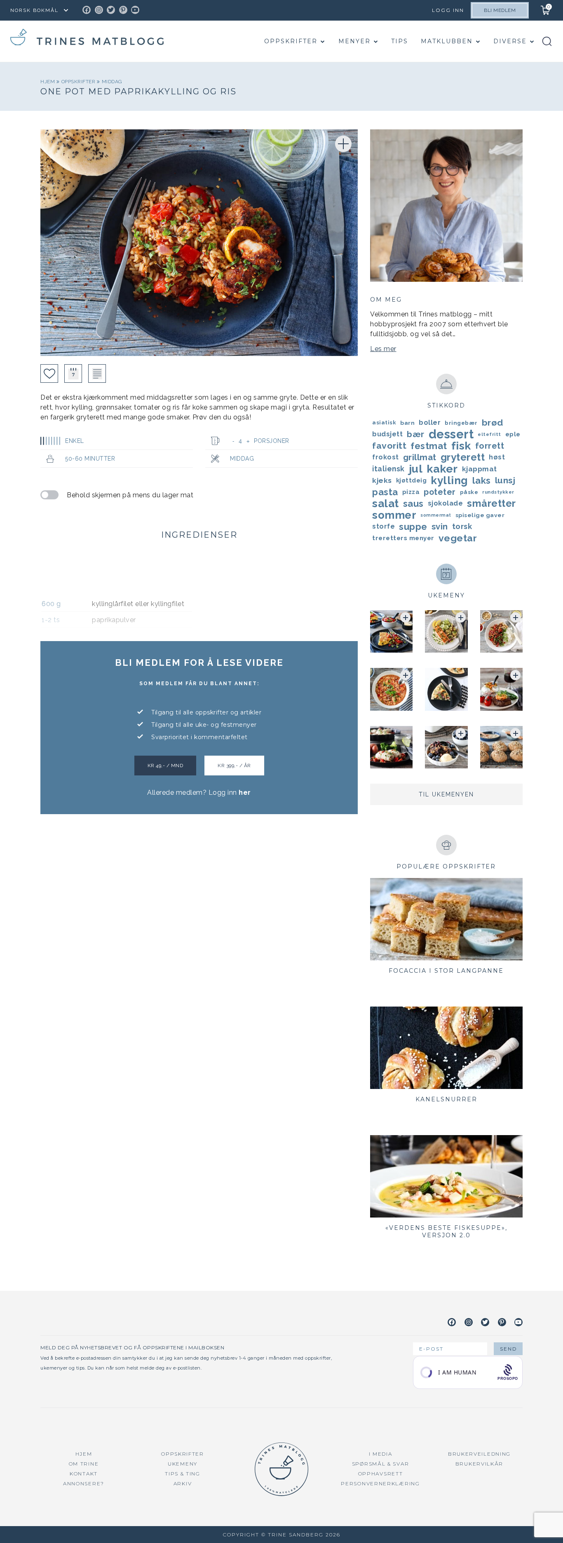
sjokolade (445, 503)
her (245, 792)
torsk (462, 526)
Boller (430, 422)
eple (513, 434)
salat (385, 503)
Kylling (449, 480)
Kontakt (84, 1473)
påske (469, 492)
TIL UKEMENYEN (446, 794)
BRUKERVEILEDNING (479, 1454)
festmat (429, 445)
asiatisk (384, 422)
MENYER (354, 41)
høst (497, 457)
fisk (461, 446)
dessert (451, 434)
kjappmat (479, 469)
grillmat (419, 457)
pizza (411, 492)
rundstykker (498, 492)
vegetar (458, 537)
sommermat (435, 515)
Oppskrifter (290, 41)
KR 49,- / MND (165, 765)
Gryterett (463, 457)
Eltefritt (489, 434)
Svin (440, 527)
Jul (416, 469)
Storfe (383, 526)
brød (492, 422)
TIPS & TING (182, 1473)
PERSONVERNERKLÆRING (380, 1483)
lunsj (505, 480)
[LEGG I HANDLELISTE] (97, 373)
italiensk (388, 468)
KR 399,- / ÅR (234, 765)
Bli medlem (500, 10)
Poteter (440, 492)
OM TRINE (84, 1464)
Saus (413, 503)
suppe (413, 526)
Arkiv (183, 1483)
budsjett (387, 434)
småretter (491, 503)
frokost (385, 457)
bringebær (461, 422)
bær (416, 434)
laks (481, 480)
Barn (407, 422)
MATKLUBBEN (447, 41)
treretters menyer (403, 538)
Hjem (48, 81)
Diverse (510, 41)
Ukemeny (182, 1464)
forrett (489, 446)
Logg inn (448, 10)
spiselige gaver (480, 515)
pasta (385, 492)
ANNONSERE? (83, 1483)
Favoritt (389, 445)
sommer (394, 515)
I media (380, 1454)
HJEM (83, 1454)
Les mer (383, 349)
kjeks (382, 480)
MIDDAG (112, 81)
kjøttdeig (411, 480)
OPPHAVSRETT (380, 1473)
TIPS (399, 41)
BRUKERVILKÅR (479, 1464)
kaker (442, 469)
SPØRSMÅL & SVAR (380, 1464)
